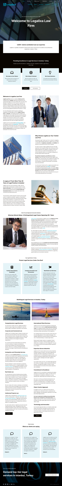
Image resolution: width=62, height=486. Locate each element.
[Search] (58, 1)
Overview (29, 1)
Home (23, 1)
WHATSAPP (55, 4)
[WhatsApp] (11, 484)
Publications (44, 1)
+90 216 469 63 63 (12, 468)
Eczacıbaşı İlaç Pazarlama (52, 230)
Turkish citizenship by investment (45, 249)
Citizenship (30, 4)
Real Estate (41, 4)
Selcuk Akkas (33, 218)
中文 (55, 1)
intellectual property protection (44, 237)
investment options (9, 366)
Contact (50, 1)
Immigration (47, 4)
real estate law (50, 283)
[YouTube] (7, 484)
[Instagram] (5, 484)
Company (35, 4)
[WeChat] (13, 484)
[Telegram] (9, 484)
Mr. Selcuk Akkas (20, 122)
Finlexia (48, 166)
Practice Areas (36, 1)
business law (42, 233)
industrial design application (10, 398)
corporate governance (45, 236)
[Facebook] (3, 484)
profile (44, 228)
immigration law (24, 354)
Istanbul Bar (15, 124)
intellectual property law (22, 395)
